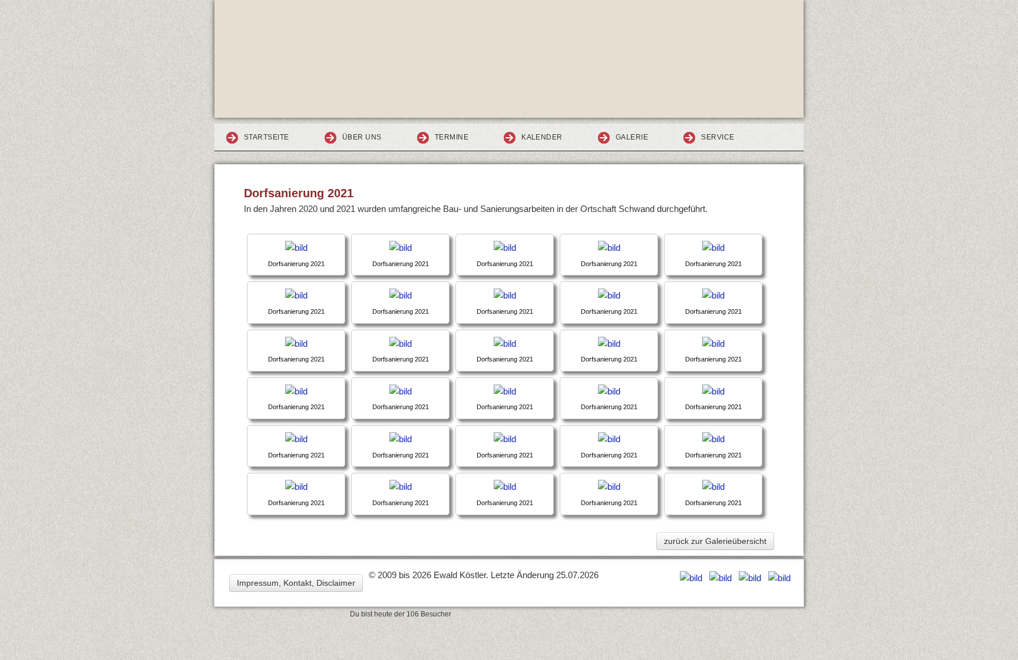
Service (717, 137)
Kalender (542, 137)
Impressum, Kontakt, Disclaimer (296, 583)
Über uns (362, 137)
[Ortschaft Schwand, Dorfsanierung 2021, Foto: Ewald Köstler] (296, 248)
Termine (451, 137)
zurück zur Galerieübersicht (715, 541)
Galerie (632, 137)
